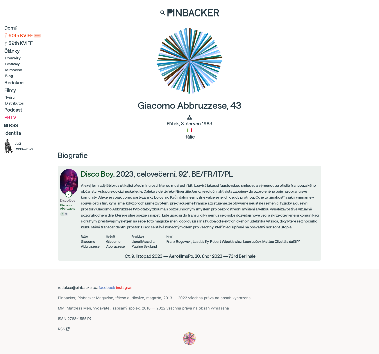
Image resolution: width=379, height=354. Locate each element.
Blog (9, 76)
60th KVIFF (24, 35)
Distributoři (14, 103)
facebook (107, 287)
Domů (11, 27)
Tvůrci (10, 97)
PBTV (10, 117)
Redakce (13, 82)
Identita (12, 133)
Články (12, 51)
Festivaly (12, 64)
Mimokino (13, 70)
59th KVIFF (21, 43)
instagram (125, 287)
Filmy (10, 90)
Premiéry (13, 58)
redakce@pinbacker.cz (78, 287)
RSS (13, 125)
